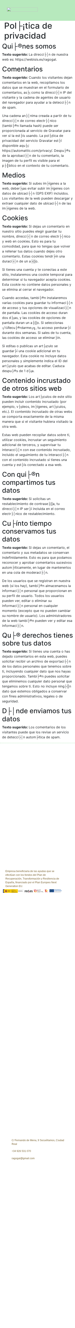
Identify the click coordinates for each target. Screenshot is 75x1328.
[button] (70, 10)
